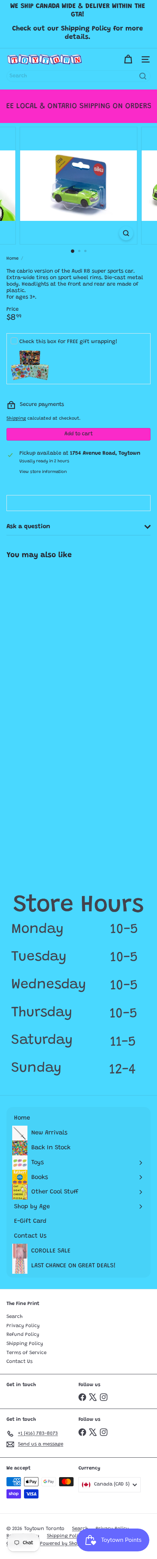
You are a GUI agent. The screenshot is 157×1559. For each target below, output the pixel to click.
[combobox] (78, 76)
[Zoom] (126, 233)
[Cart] (128, 59)
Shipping (16, 418)
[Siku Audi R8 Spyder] (48, 623)
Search (14, 1316)
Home (12, 258)
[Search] (143, 76)
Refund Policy (22, 1334)
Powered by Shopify (63, 1543)
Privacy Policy (23, 1325)
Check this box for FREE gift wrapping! (68, 342)
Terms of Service (26, 1352)
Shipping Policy (24, 1343)
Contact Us (19, 1361)
